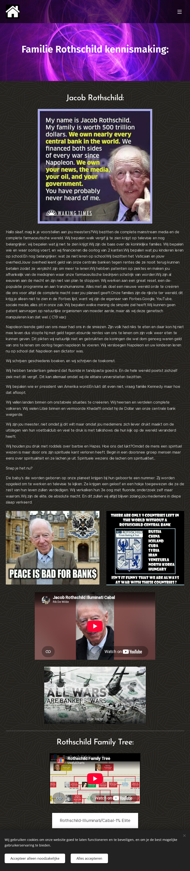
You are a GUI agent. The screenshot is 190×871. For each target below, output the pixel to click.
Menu (179, 11)
